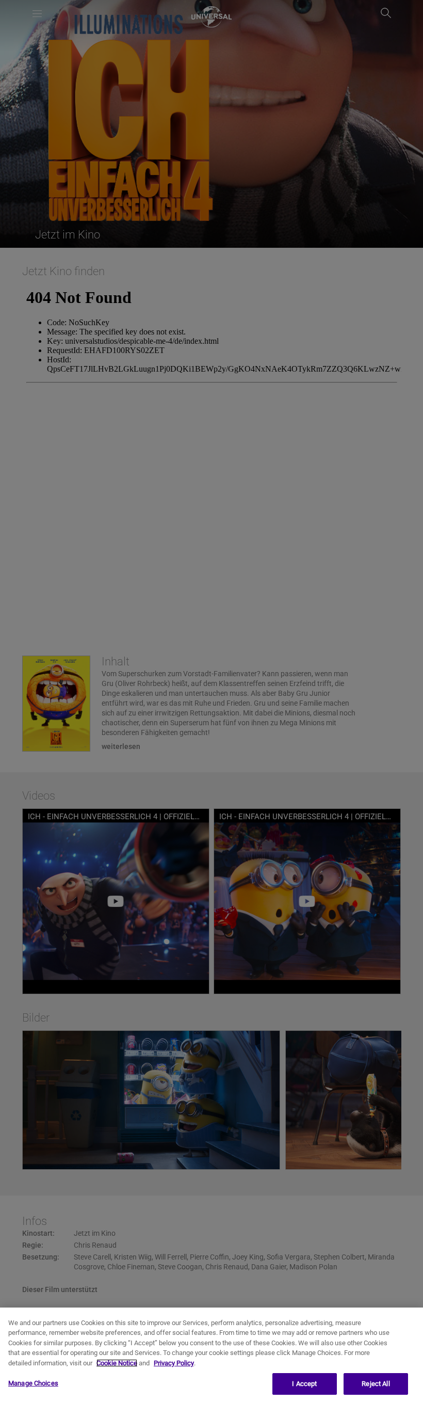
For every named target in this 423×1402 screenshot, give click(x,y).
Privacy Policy (174, 1363)
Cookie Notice (116, 1363)
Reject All (375, 1384)
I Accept (304, 1384)
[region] (211, 1355)
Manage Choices (33, 1383)
